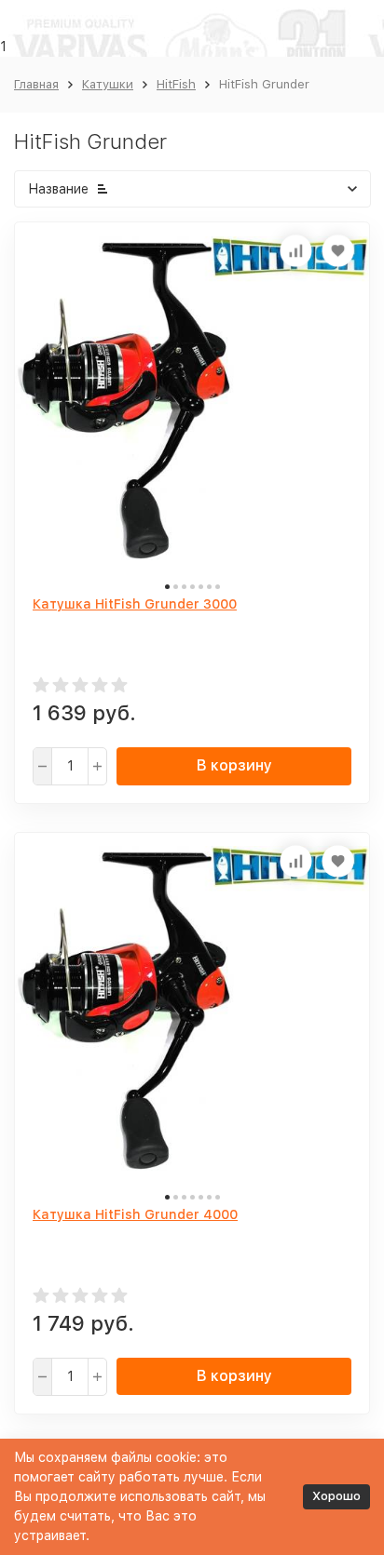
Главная (36, 84)
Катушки (107, 84)
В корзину (234, 765)
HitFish (176, 84)
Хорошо (336, 1496)
